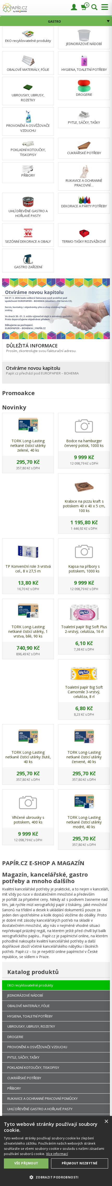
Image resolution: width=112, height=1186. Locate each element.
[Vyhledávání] (94, 7)
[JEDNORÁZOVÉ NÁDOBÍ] (84, 35)
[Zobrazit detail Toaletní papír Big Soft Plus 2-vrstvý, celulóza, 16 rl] (84, 612)
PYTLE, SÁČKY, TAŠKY (84, 122)
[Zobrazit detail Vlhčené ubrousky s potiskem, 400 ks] (28, 802)
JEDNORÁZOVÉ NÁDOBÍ (84, 43)
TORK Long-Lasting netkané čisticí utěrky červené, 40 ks (84, 757)
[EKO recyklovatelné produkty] (28, 33)
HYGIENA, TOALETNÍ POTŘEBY (84, 69)
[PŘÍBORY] (28, 168)
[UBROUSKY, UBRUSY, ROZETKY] (28, 86)
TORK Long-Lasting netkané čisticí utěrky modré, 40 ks (84, 822)
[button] (56, 1177)
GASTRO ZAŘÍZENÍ (28, 267)
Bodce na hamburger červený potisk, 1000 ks (84, 443)
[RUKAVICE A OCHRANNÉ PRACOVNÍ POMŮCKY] (84, 171)
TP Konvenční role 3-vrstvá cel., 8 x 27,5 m (28, 568)
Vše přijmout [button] (26, 1163)
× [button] (106, 1121)
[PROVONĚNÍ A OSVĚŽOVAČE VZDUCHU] (28, 116)
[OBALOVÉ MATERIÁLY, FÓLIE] (28, 60)
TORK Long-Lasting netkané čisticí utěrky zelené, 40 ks (28, 445)
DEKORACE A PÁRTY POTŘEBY (84, 206)
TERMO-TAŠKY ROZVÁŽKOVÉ (84, 241)
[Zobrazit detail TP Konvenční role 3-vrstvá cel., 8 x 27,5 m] (28, 551)
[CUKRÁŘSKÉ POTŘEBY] (84, 145)
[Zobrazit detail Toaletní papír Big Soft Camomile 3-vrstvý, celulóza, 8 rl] (84, 672)
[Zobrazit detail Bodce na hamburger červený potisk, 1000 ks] (84, 426)
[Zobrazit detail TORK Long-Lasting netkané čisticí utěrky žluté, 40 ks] (28, 737)
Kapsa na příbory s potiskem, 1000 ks (84, 568)
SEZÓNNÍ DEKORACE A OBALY (28, 241)
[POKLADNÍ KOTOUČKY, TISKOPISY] (28, 143)
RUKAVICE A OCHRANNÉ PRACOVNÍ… (84, 183)
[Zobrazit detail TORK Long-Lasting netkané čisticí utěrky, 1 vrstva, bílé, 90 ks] (28, 612)
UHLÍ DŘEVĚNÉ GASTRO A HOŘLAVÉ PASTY (28, 213)
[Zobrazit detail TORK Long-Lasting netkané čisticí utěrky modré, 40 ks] (84, 802)
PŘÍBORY (28, 175)
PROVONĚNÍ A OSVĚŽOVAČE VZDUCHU (28, 128)
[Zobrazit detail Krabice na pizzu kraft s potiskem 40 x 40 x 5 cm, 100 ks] (84, 486)
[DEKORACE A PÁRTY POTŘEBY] (84, 199)
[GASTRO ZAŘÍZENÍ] (28, 257)
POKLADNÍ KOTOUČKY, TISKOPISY (28, 152)
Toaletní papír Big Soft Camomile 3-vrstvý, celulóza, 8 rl (84, 692)
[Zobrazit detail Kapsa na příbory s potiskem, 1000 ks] (84, 551)
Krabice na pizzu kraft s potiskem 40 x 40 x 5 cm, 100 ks (84, 506)
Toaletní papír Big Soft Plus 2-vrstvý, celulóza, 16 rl (84, 629)
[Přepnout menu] (103, 7)
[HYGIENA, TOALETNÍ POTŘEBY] (84, 60)
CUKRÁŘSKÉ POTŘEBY (84, 153)
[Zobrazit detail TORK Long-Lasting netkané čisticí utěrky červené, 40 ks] (84, 737)
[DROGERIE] (84, 85)
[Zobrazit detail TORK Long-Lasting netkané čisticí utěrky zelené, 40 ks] (28, 426)
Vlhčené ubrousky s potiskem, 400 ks (28, 820)
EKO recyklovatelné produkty (28, 40)
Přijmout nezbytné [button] (80, 1163)
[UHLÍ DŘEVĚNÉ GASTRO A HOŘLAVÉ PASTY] (28, 201)
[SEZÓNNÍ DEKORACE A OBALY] (28, 232)
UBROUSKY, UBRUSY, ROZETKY (28, 97)
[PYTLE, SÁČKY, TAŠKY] (84, 115)
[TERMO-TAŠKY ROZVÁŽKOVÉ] (84, 232)
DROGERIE (84, 94)
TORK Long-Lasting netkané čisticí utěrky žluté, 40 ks (28, 757)
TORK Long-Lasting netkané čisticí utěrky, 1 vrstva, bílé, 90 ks (28, 631)
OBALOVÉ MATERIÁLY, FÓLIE (28, 69)
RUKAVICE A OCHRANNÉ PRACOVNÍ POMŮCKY (42, 1098)
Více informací (57, 1154)
